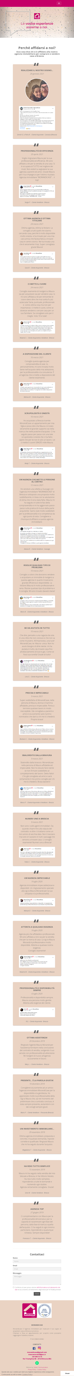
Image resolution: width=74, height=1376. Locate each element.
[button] (5, 22)
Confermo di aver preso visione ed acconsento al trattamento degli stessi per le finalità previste (38, 1288)
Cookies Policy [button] (27, 1374)
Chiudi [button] (67, 1373)
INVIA (37, 1294)
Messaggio (17, 1273)
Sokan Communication (41, 1367)
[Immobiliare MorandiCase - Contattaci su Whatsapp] (37, 1363)
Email (15, 1266)
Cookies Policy (41, 1369)
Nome (15, 1258)
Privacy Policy (32, 1369)
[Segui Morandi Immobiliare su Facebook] (34, 1349)
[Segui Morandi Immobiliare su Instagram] (39, 1349)
